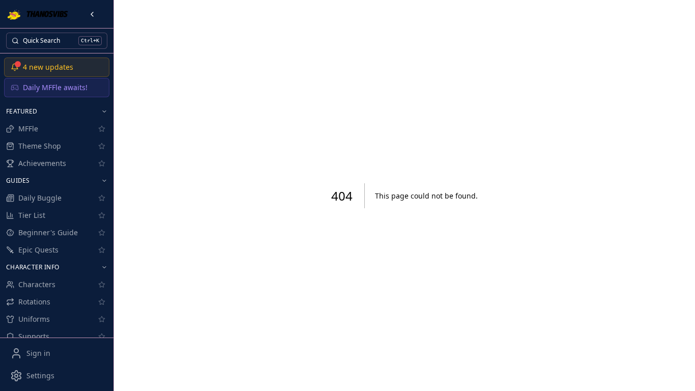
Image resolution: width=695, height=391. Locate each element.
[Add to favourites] (101, 128)
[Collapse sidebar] (92, 14)
